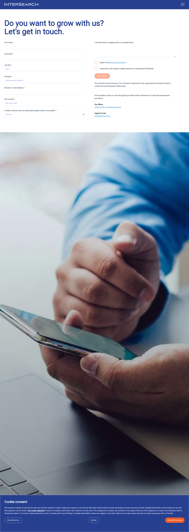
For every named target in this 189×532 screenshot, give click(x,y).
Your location (9, 99)
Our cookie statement (36, 511)
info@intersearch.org (102, 116)
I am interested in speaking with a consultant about (113, 42)
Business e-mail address (14, 88)
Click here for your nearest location (107, 107)
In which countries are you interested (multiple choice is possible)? (30, 111)
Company (7, 76)
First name (8, 42)
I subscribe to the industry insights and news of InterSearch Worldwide (126, 69)
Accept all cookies (175, 520)
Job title (7, 65)
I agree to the (112, 62)
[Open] (183, 4)
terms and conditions (118, 62)
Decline (93, 520)
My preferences (13, 520)
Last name (8, 54)
